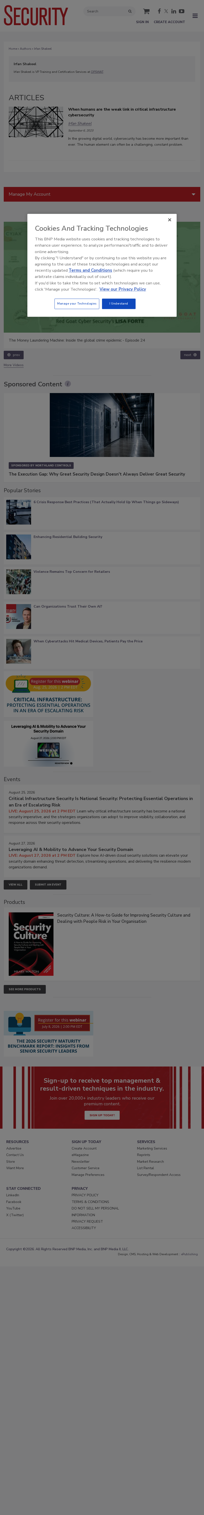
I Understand (118, 304)
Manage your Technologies (77, 304)
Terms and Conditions (90, 270)
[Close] (169, 219)
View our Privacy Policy (123, 289)
